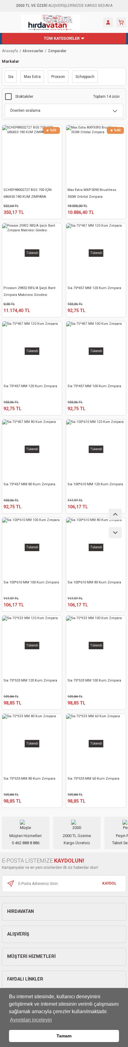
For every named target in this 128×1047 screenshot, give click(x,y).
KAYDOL (109, 883)
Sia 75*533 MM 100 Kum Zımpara (94, 680)
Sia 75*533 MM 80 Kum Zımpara (29, 779)
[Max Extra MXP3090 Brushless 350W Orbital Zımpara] (96, 155)
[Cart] (121, 22)
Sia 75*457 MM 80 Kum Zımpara (29, 484)
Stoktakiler (24, 96)
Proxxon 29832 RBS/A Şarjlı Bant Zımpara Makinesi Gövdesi (29, 291)
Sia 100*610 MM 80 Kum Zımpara (94, 582)
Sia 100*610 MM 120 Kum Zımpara (95, 484)
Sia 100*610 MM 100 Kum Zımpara (31, 582)
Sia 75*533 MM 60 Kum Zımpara (93, 779)
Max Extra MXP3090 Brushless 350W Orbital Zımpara (91, 193)
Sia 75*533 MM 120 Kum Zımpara (30, 680)
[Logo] (50, 22)
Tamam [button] (64, 1035)
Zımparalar (57, 51)
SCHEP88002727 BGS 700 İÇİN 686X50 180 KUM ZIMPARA (27, 193)
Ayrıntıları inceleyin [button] (31, 1019)
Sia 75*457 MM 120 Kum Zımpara (94, 288)
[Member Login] (108, 22)
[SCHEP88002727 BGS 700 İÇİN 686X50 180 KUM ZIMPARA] (32, 155)
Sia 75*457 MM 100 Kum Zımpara (94, 386)
